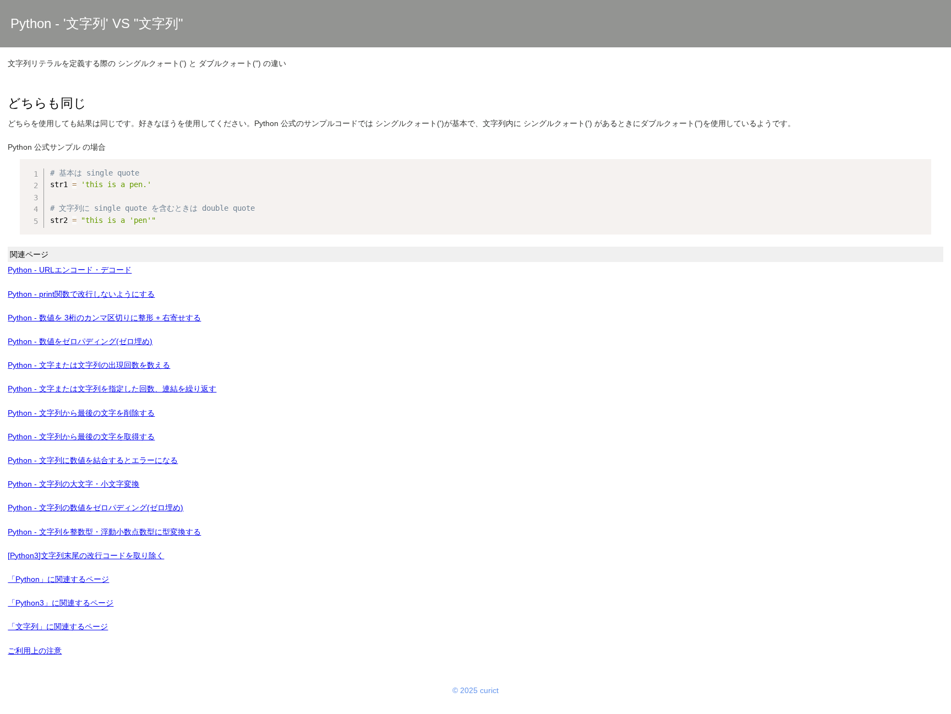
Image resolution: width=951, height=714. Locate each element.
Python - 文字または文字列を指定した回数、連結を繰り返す (112, 388)
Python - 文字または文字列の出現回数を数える (89, 365)
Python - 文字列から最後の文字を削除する (81, 412)
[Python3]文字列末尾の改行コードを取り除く (86, 555)
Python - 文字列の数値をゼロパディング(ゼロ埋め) (95, 507)
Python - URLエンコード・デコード (70, 269)
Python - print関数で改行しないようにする (81, 294)
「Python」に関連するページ (58, 579)
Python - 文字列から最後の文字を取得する (81, 436)
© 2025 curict (475, 690)
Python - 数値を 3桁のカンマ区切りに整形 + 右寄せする (104, 317)
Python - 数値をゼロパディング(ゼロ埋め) (80, 341)
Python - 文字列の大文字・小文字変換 (73, 483)
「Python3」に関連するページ (60, 602)
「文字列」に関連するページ (58, 626)
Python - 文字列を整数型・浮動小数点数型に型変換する (104, 531)
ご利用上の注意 (35, 650)
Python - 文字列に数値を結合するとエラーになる (93, 460)
